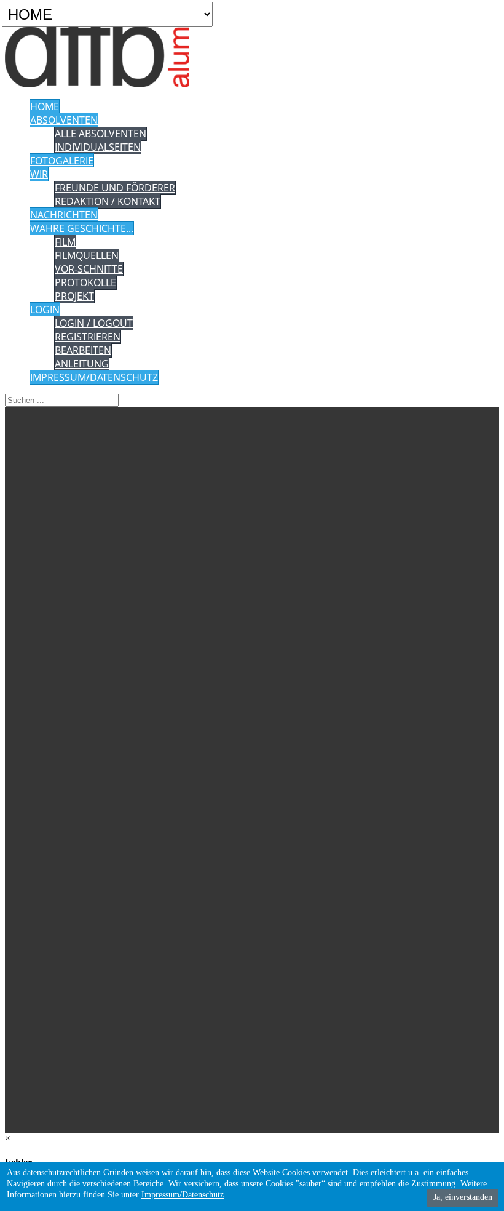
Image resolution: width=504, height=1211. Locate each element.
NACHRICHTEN (64, 215)
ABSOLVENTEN (64, 120)
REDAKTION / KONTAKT (107, 201)
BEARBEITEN (83, 350)
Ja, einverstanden (462, 1197)
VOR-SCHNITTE (89, 269)
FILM (65, 242)
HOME (44, 106)
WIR (39, 174)
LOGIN (45, 309)
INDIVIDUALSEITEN (98, 147)
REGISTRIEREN (87, 336)
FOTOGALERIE (61, 160)
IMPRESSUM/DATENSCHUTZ (94, 377)
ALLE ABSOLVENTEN (100, 133)
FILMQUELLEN (87, 255)
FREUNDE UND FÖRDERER (115, 187)
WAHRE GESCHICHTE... (81, 228)
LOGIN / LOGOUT (94, 323)
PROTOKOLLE (85, 282)
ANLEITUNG (82, 363)
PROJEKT (74, 296)
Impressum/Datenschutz (182, 1194)
